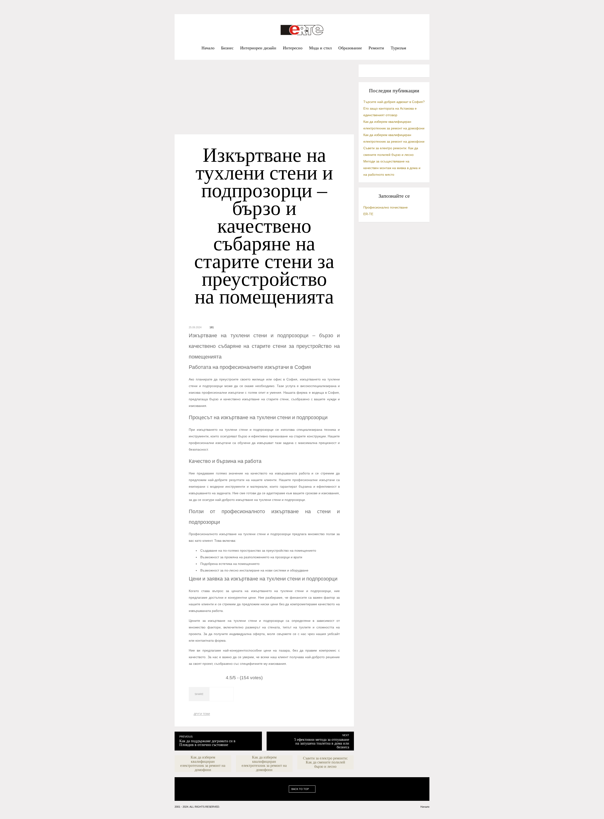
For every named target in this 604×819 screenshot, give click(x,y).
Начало (207, 48)
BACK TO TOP (300, 789)
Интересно (292, 48)
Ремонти (376, 48)
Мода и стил (320, 48)
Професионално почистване (385, 207)
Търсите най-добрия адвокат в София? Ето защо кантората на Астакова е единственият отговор (394, 108)
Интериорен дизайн (258, 48)
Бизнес (227, 48)
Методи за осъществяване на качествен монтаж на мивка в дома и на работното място (391, 167)
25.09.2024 (195, 327)
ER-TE (368, 214)
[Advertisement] (264, 99)
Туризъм (398, 48)
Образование (350, 48)
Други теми (202, 713)
